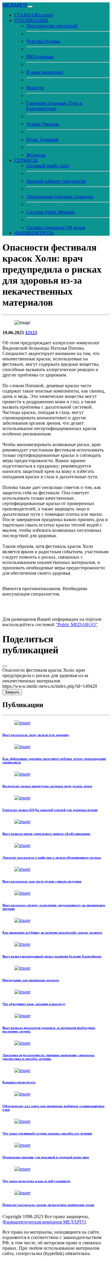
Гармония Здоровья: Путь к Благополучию (54, 106)
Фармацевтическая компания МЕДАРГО (44, 1221)
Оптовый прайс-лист (47, 165)
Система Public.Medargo (50, 212)
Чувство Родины (43, 41)
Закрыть (12, 692)
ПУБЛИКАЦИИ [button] (31, 20)
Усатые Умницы (42, 123)
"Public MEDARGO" (77, 624)
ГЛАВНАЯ (33, 15)
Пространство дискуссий (52, 25)
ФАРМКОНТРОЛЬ (34, 232)
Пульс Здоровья (42, 139)
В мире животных (44, 72)
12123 (31, 332)
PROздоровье (40, 56)
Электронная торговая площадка (59, 196)
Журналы (35, 154)
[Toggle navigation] (30, 6)
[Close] (4, 666)
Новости (35, 87)
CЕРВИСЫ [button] (26, 160)
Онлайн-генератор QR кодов (55, 227)
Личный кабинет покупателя (55, 181)
